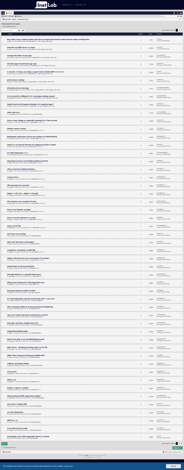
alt (9, 438)
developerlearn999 (13, 90)
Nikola (10, 162)
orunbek (11, 308)
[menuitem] (174, 13)
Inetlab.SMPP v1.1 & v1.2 (37, 122)
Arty (88, 457)
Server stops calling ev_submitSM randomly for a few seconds (32, 120)
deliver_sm (11, 380)
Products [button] (67, 5)
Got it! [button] (173, 466)
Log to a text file (14, 226)
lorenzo (11, 65)
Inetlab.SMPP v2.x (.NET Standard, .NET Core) (40, 41)
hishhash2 (11, 138)
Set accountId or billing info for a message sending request (31, 96)
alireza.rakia (12, 203)
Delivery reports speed (16, 128)
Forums (10, 13)
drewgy (11, 292)
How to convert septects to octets (21, 218)
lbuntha (10, 333)
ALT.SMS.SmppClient (34, 292)
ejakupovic (11, 179)
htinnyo (10, 81)
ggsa (10, 41)
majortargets (12, 227)
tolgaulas (11, 252)
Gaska (10, 268)
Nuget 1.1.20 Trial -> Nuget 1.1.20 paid (22, 193)
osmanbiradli (12, 114)
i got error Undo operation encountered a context (27, 315)
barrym (10, 122)
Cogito (10, 357)
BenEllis (11, 284)
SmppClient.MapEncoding (17, 331)
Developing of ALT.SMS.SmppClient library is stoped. (28, 436)
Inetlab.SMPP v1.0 (34, 268)
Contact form (12, 177)
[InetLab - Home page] (46, 5)
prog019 (11, 171)
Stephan (11, 211)
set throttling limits (15, 412)
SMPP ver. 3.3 (12, 420)
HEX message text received (18, 185)
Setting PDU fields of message (19, 55)
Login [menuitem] (178, 13)
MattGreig (11, 260)
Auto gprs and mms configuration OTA (22, 323)
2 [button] (179, 30)
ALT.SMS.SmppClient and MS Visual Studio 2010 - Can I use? (31, 299)
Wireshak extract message (18, 88)
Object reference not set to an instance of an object (28, 258)
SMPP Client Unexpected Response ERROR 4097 (26, 355)
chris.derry (11, 57)
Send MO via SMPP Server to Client (21, 47)
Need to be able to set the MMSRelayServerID (25, 339)
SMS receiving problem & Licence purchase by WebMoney (30, 307)
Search (5, 16)
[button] (182, 30)
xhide (10, 49)
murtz (10, 146)
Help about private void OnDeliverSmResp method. (27, 161)
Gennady (11, 300)
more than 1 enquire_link (17, 404)
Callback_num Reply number (18, 363)
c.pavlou (11, 130)
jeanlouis (11, 373)
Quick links (3, 13)
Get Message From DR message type (22, 64)
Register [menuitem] (181, 13)
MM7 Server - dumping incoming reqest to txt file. (27, 347)
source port (12, 372)
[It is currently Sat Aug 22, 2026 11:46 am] (180, 19)
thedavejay (11, 341)
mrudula (11, 414)
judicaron (11, 365)
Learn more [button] (68, 466)
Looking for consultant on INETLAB (21, 250)
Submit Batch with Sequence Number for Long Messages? (30, 104)
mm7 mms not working (16, 234)
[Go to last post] (162, 39)
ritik (10, 73)
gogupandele (12, 98)
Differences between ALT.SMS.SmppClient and (25, 282)
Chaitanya (11, 187)
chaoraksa (11, 316)
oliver (12, 406)
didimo (10, 219)
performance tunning (15, 80)
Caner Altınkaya (13, 154)
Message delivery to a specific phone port (24, 274)
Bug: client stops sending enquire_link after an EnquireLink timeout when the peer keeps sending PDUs (48, 39)
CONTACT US (80, 5)
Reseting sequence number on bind (21, 290)
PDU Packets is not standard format (21, 201)
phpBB (86, 455)
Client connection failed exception (21, 169)
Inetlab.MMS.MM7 (37, 114)
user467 (11, 422)
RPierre (11, 106)
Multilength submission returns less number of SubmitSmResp (32, 137)
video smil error (13, 112)
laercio (12, 235)
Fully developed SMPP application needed (23, 396)
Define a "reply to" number (18, 388)
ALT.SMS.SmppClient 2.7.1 (17, 153)
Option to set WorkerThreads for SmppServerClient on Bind (31, 145)
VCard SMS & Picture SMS (17, 428)
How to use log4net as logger (19, 209)
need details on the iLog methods (20, 266)
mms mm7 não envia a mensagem (20, 242)
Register (19, 16)
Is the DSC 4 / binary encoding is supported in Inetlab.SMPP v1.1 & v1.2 (35, 72)
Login (12, 16)
